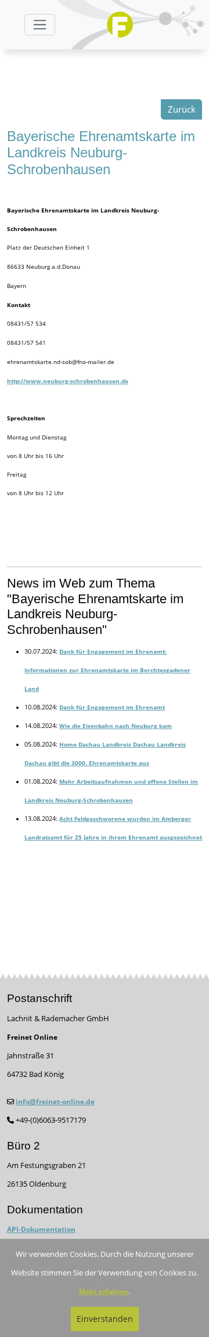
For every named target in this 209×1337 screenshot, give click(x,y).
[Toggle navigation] (39, 24)
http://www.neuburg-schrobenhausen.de (67, 381)
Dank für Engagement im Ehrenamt (112, 707)
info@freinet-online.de (55, 1102)
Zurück (182, 109)
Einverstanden (105, 1318)
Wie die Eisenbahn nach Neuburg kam (115, 726)
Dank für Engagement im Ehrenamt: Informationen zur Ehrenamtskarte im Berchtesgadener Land (107, 670)
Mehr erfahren (104, 1291)
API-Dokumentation (41, 1229)
